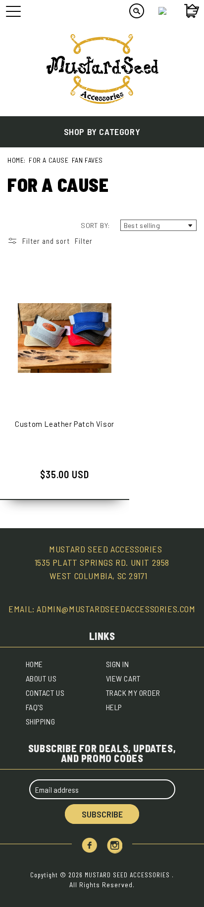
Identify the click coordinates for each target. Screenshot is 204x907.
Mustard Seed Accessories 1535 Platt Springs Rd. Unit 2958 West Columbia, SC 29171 (102, 562)
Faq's (35, 707)
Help (114, 707)
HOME (34, 664)
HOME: (16, 160)
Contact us (45, 692)
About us (41, 678)
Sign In (117, 664)
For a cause (49, 160)
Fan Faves (87, 160)
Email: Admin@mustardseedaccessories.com (101, 608)
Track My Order (133, 692)
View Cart (123, 678)
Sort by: (95, 225)
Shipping (40, 721)
